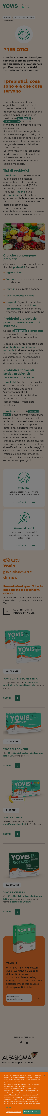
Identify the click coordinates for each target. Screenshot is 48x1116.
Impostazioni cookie (13, 1112)
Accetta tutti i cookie (31, 1112)
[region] (24, 1094)
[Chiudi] (44, 1075)
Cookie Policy (10, 1107)
